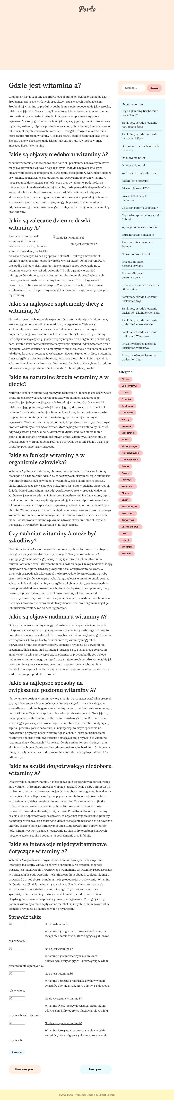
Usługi (125, 540)
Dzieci (125, 392)
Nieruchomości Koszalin (137, 254)
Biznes (125, 379)
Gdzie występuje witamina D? (63, 998)
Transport (128, 513)
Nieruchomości (131, 452)
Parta (87, 8)
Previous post (24, 1069)
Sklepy (125, 493)
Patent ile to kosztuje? (136, 180)
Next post (96, 1069)
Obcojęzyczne (130, 459)
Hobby (125, 419)
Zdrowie (17, 1052)
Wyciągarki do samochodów (139, 227)
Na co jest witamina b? (59, 973)
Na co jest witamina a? (59, 948)
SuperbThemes (107, 1094)
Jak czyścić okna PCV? (136, 188)
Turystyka (128, 520)
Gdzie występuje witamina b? (63, 1023)
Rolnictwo (127, 486)
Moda (125, 439)
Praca (125, 466)
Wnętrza (127, 546)
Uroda (125, 533)
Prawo (125, 473)
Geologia (127, 412)
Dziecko (126, 399)
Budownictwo (130, 385)
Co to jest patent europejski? (140, 207)
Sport (125, 500)
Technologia (129, 506)
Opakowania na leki (134, 157)
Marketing (128, 432)
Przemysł (127, 479)
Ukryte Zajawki (130, 526)
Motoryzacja (129, 446)
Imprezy (126, 426)
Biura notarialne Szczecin (138, 234)
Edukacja (127, 406)
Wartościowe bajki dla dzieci (140, 173)
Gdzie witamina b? (56, 924)
